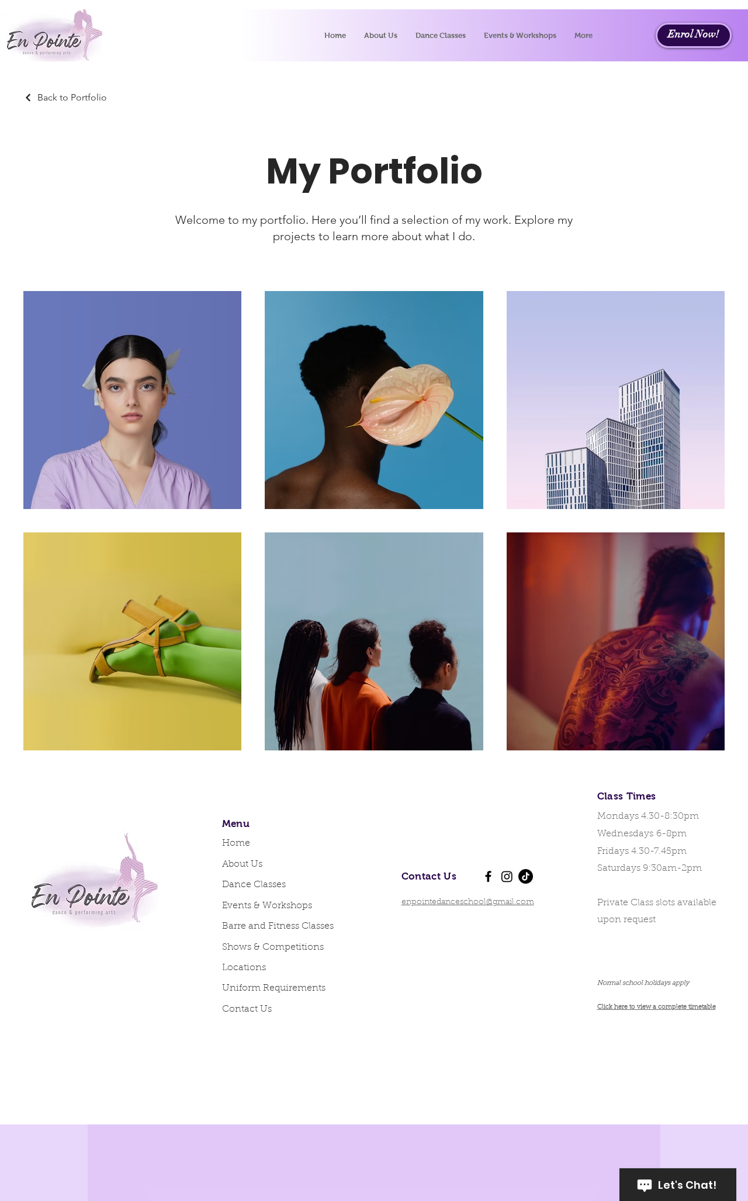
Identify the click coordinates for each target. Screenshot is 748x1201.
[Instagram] (507, 876)
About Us (242, 864)
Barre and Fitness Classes (274, 926)
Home (236, 843)
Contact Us (247, 1009)
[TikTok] (525, 876)
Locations (244, 967)
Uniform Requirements (273, 988)
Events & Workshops (267, 906)
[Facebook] (488, 876)
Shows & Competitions (273, 947)
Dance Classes (254, 884)
